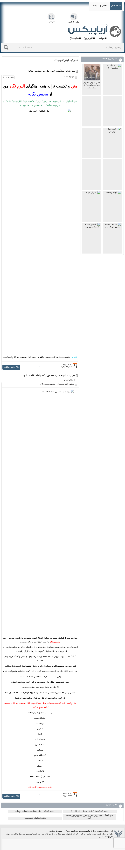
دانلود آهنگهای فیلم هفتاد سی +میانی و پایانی (34, 811)
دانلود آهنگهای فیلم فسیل (35, 818)
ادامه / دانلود (9, 367)
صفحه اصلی (116, 5)
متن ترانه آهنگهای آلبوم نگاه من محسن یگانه (51, 71)
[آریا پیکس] (95, 32)
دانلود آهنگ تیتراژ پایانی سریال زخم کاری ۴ (89, 811)
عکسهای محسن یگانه (47, 384)
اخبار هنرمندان (62, 384)
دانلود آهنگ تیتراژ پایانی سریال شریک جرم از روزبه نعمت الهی (89, 817)
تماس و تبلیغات (99, 5)
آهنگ (66, 77)
